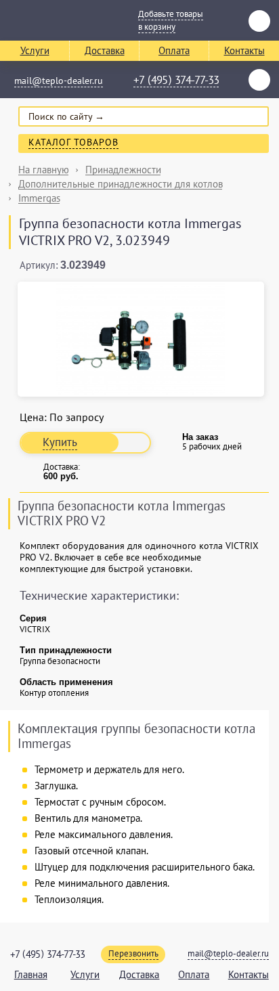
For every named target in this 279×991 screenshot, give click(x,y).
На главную (43, 169)
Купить (60, 442)
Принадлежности (123, 169)
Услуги (34, 50)
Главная (30, 974)
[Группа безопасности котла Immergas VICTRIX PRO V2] (141, 339)
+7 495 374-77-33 (176, 80)
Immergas (39, 198)
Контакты (244, 50)
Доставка (105, 50)
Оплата (174, 50)
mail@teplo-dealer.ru (58, 80)
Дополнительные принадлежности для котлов (120, 183)
